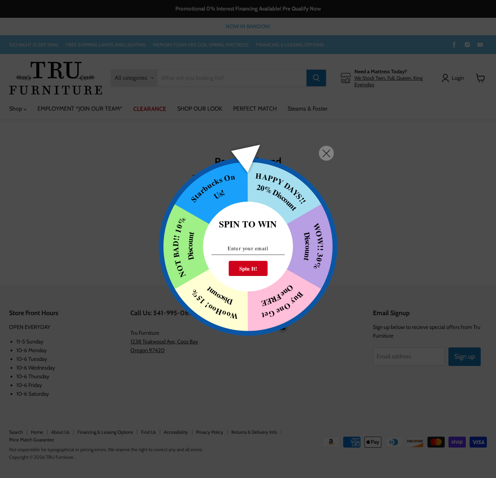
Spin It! (248, 268)
